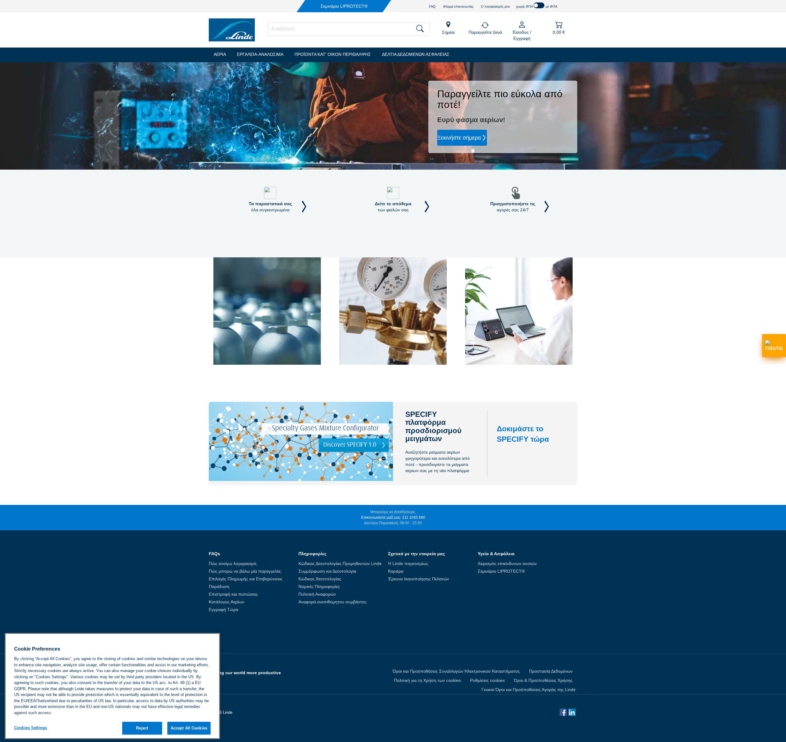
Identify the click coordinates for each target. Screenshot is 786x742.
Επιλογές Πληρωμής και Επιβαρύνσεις (245, 578)
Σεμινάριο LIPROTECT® (501, 571)
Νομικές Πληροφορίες (319, 586)
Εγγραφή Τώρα (223, 609)
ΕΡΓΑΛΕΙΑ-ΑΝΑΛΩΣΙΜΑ (260, 54)
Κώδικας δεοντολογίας (319, 578)
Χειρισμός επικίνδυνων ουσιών (507, 563)
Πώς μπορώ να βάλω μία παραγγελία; (245, 571)
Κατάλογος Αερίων (226, 601)
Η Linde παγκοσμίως (408, 563)
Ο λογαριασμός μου (495, 6)
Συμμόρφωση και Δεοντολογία (327, 571)
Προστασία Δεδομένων (551, 671)
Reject (142, 728)
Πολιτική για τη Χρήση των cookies (427, 680)
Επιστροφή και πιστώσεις (233, 594)
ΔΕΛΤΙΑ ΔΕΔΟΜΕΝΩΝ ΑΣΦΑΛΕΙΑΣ (415, 54)
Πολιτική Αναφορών (317, 594)
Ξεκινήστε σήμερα (459, 138)
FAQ (432, 6)
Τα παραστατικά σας (270, 206)
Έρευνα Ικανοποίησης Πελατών (418, 578)
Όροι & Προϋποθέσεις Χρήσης (543, 680)
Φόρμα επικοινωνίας (458, 6)
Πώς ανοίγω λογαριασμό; (233, 563)
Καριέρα (395, 571)
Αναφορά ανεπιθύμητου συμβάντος (332, 601)
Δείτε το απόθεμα (393, 206)
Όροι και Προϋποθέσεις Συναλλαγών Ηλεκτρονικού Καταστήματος (456, 671)
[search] (349, 29)
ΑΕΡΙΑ (220, 54)
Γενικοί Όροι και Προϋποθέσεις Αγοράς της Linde (528, 689)
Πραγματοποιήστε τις (512, 206)
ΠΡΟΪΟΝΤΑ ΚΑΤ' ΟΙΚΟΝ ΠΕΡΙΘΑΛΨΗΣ (332, 54)
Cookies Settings (30, 727)
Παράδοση (219, 586)
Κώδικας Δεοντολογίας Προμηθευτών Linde (340, 563)
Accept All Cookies (189, 728)
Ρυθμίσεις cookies (487, 680)
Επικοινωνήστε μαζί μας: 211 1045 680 (393, 517)
